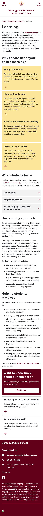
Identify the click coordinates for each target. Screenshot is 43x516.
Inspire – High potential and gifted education (22, 208)
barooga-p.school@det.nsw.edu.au (22, 455)
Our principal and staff (15, 419)
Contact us (21, 390)
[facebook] (3, 479)
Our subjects (22, 192)
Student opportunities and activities (21, 399)
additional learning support (28, 363)
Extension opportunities (15, 146)
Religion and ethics (22, 199)
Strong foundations (13, 69)
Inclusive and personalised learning (21, 121)
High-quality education (15, 94)
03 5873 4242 (13, 460)
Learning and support (15, 21)
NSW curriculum (33, 32)
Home (4, 21)
